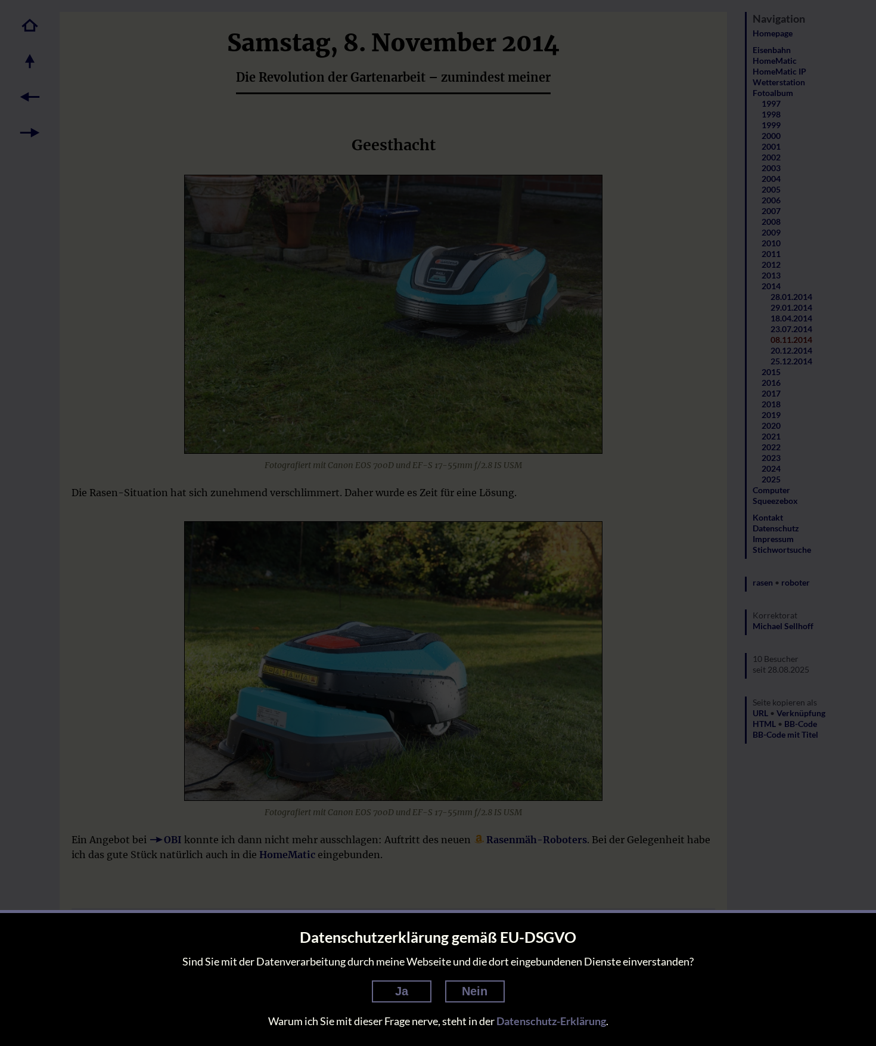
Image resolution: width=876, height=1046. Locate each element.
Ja (401, 991)
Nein (474, 991)
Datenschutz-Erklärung (551, 1021)
